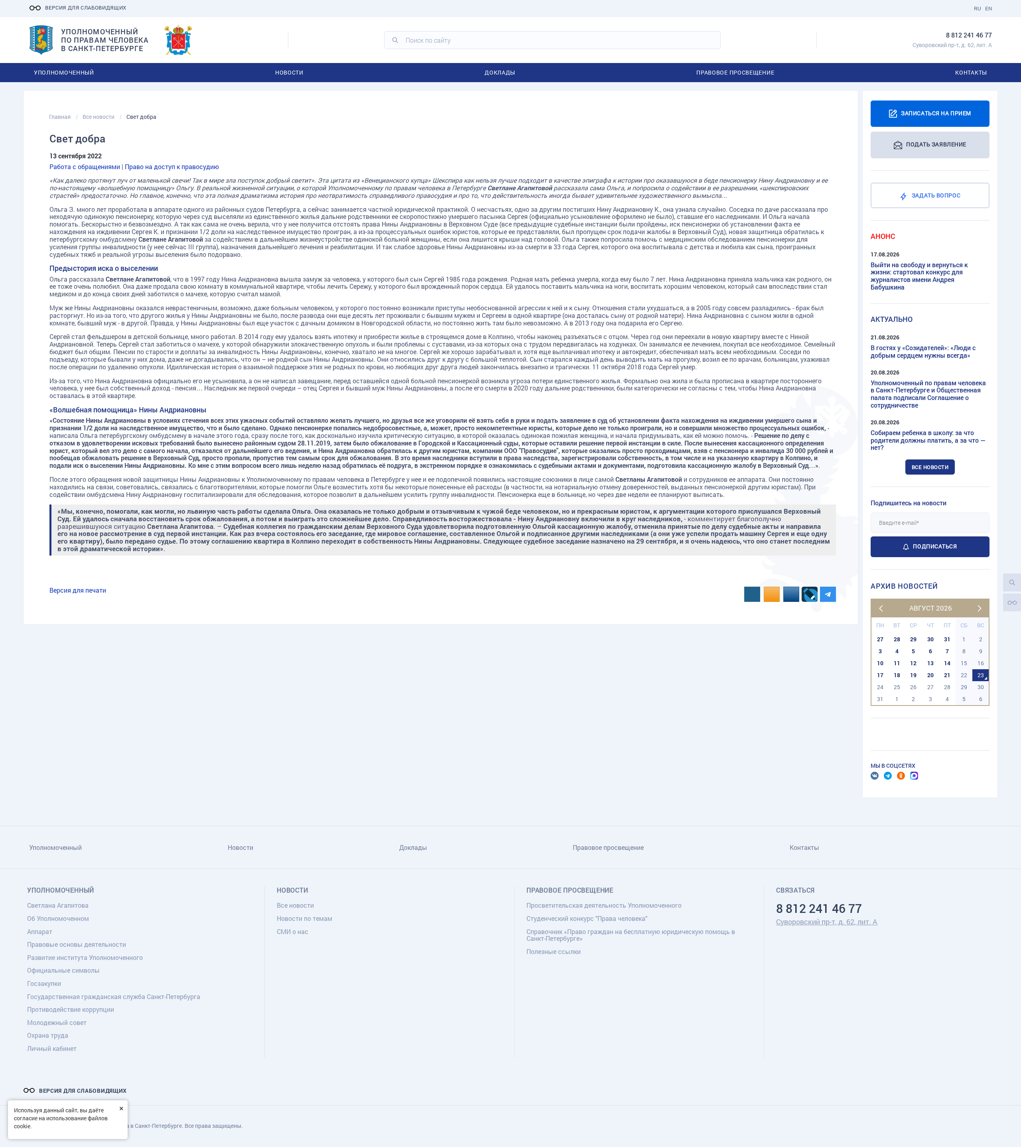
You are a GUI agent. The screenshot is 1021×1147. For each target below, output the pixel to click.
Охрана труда (47, 1035)
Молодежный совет (57, 1022)
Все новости (930, 467)
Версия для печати (77, 590)
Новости (289, 72)
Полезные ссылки (553, 951)
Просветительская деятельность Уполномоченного (604, 905)
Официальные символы (63, 970)
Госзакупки (44, 983)
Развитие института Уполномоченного (85, 957)
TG (888, 776)
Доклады (500, 72)
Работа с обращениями (84, 166)
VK (875, 776)
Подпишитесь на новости (908, 502)
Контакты (971, 72)
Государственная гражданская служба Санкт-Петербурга (113, 996)
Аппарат (39, 931)
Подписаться (935, 546)
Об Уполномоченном (58, 918)
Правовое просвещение (735, 72)
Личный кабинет (52, 1048)
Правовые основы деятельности (76, 944)
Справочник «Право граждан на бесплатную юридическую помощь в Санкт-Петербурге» (630, 935)
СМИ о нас (292, 931)
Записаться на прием (936, 112)
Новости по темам (304, 918)
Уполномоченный (64, 72)
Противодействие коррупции (70, 1009)
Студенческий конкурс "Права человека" (586, 918)
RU (977, 8)
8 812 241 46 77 (969, 35)
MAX (914, 776)
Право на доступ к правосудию (172, 166)
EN (988, 8)
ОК (901, 776)
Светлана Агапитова (58, 905)
